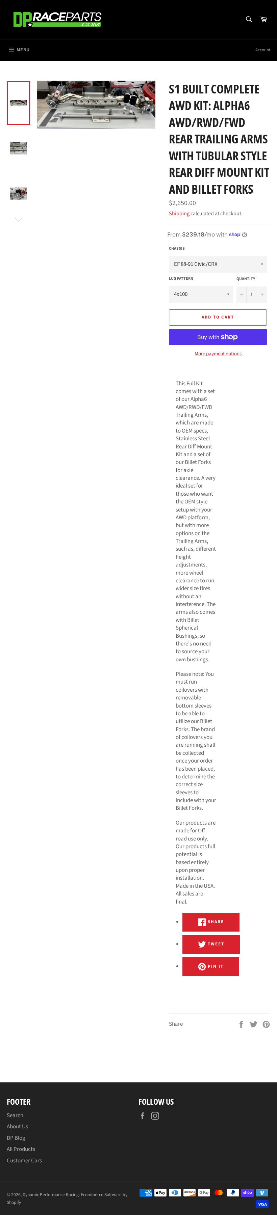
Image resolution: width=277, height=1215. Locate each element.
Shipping (179, 213)
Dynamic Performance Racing (51, 1194)
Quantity (245, 279)
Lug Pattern (181, 278)
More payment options (218, 354)
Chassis (177, 248)
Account (262, 50)
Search (15, 1115)
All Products (21, 1149)
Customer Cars (24, 1161)
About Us (17, 1127)
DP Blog (16, 1138)
